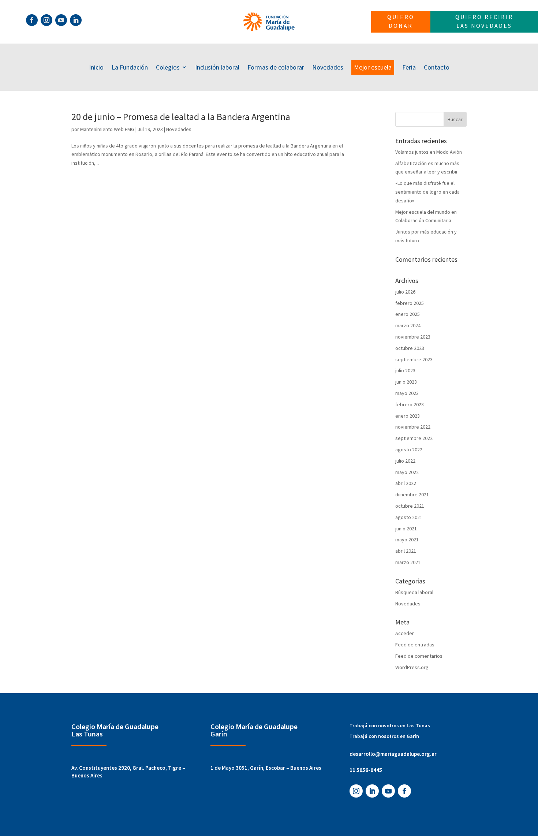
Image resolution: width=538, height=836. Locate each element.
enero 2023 (407, 416)
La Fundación (130, 67)
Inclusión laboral (217, 67)
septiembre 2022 (414, 438)
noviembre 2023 (412, 336)
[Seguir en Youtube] (61, 20)
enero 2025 (407, 314)
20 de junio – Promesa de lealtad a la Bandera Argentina (180, 117)
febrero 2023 (409, 404)
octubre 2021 (409, 506)
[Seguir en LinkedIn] (76, 20)
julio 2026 (405, 291)
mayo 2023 (407, 393)
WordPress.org (412, 667)
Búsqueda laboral (414, 592)
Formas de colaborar (275, 67)
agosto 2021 (408, 517)
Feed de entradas (414, 644)
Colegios (168, 67)
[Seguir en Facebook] (32, 20)
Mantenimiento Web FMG (107, 129)
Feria (409, 67)
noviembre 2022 (412, 426)
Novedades (327, 67)
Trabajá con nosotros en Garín (384, 736)
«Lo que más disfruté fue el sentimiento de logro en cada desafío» (427, 192)
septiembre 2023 (414, 359)
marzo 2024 (408, 325)
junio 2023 (406, 381)
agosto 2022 (408, 449)
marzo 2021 (408, 562)
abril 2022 (405, 483)
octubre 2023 (409, 348)
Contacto (436, 67)
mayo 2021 (407, 539)
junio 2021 (406, 528)
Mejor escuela (373, 67)
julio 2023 (405, 370)
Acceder (404, 633)
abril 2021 (405, 551)
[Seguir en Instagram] (46, 20)
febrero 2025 (409, 303)
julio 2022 (405, 461)
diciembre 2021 (412, 494)
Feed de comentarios (418, 656)
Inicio (96, 67)
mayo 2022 (407, 472)
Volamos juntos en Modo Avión (428, 152)
